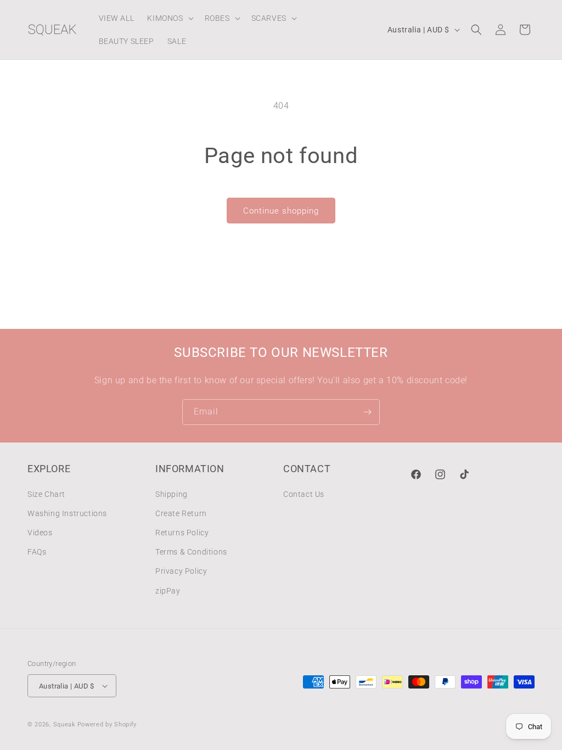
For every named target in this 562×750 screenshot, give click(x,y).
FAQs (36, 551)
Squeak (64, 724)
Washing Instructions (67, 513)
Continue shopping (281, 211)
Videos (40, 532)
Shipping (171, 494)
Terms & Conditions (191, 551)
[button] (169, 18)
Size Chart (46, 494)
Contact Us (303, 494)
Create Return (181, 513)
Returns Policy (182, 532)
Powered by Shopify (107, 724)
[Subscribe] (367, 412)
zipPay (168, 590)
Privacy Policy (181, 571)
